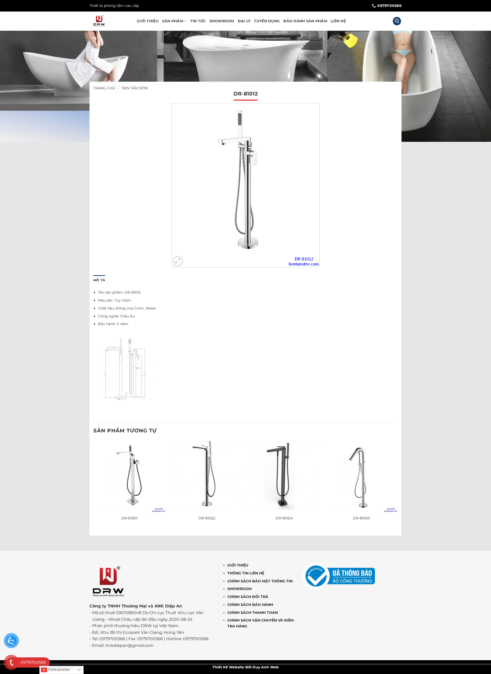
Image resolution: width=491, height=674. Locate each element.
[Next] (397, 485)
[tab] (99, 280)
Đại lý (244, 21)
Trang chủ (104, 88)
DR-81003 (361, 518)
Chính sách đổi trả (247, 597)
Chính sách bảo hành (250, 604)
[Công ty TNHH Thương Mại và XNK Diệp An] (109, 21)
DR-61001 (129, 518)
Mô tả (99, 280)
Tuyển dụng (267, 21)
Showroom (221, 21)
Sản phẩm (172, 21)
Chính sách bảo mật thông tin (260, 581)
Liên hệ (338, 21)
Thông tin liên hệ (245, 573)
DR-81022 (206, 518)
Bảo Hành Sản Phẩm (305, 21)
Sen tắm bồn (135, 88)
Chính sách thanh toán (252, 612)
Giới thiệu (148, 21)
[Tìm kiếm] (397, 21)
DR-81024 (284, 518)
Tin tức (198, 21)
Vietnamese (58, 669)
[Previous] (93, 485)
